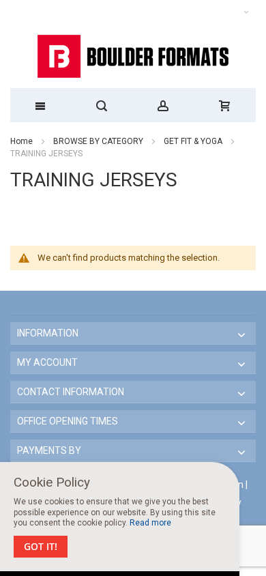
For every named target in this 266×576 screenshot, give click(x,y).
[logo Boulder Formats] (133, 56)
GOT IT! (40, 546)
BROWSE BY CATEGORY (99, 141)
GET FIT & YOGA (194, 141)
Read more (150, 523)
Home (21, 141)
